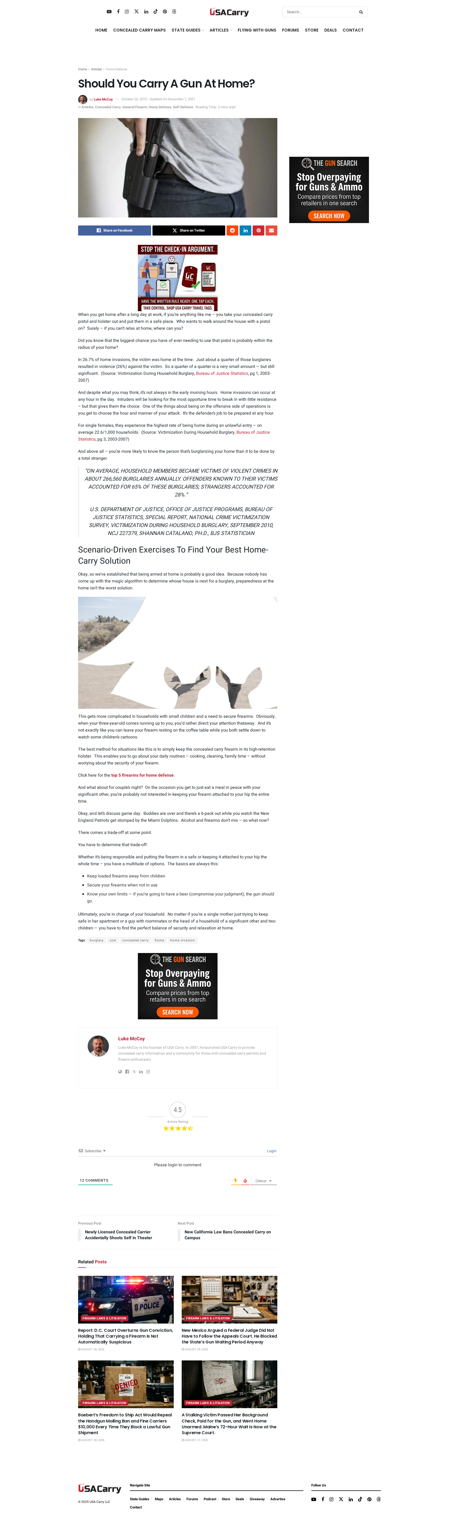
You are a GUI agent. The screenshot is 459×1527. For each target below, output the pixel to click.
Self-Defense (183, 107)
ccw (113, 940)
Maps (159, 1499)
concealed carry (135, 940)
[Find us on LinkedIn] (146, 12)
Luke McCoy (103, 99)
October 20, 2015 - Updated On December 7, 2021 (158, 99)
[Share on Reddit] (232, 230)
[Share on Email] (271, 230)
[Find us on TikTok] (156, 11)
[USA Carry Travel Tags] (178, 278)
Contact (353, 30)
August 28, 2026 (92, 1349)
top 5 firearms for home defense (142, 775)
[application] (177, 653)
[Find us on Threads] (174, 11)
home (159, 940)
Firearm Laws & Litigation (104, 1318)
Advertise (277, 1499)
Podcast (210, 1499)
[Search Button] (362, 12)
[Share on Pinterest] (258, 230)
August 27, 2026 (196, 1440)
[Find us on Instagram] (127, 12)
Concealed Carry (108, 107)
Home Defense (116, 69)
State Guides (139, 1499)
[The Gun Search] (178, 986)
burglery (97, 940)
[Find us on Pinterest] (165, 12)
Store (226, 1499)
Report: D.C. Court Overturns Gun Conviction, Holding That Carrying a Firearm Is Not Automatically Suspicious (125, 1336)
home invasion (182, 940)
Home (101, 30)
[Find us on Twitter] (136, 11)
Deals (240, 1499)
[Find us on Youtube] (109, 12)
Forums (192, 1499)
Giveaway (257, 1499)
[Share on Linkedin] (245, 230)
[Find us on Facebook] (118, 12)
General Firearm (134, 107)
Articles (96, 69)
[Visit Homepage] (229, 12)
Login (271, 1151)
